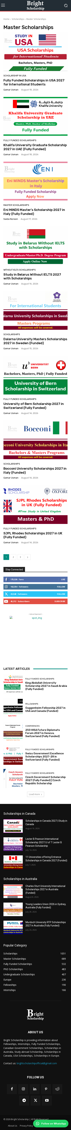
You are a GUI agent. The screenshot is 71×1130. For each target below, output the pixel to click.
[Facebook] (12, 1089)
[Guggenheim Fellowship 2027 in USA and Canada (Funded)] (13, 708)
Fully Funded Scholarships (19, 140)
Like (63, 579)
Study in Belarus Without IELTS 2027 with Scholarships (32, 276)
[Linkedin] (34, 1089)
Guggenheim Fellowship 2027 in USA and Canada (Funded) (45, 709)
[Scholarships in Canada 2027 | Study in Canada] (13, 826)
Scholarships (18, 19)
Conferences (32, 726)
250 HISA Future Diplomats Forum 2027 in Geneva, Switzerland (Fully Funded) (42, 733)
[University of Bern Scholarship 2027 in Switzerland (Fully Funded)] (35, 375)
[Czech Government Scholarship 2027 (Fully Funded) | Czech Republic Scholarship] (13, 778)
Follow (61, 586)
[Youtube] (47, 1100)
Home (6, 19)
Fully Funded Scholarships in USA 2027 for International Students (33, 82)
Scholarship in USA (14, 75)
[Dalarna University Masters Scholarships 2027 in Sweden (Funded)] (35, 310)
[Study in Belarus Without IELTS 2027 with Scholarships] (35, 245)
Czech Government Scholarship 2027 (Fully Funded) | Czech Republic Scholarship (45, 780)
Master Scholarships (16, 205)
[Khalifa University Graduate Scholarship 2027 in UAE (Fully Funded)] (35, 116)
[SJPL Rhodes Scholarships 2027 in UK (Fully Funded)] (35, 504)
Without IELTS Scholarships (19, 270)
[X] (35, 1100)
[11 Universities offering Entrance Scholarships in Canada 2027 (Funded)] (13, 862)
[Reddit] (57, 1089)
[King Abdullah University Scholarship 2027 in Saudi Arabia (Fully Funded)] (13, 684)
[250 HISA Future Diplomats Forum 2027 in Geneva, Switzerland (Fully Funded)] (13, 731)
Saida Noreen (10, 219)
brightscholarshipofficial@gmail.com (37, 1063)
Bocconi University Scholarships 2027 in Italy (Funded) (35, 471)
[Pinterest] (46, 1089)
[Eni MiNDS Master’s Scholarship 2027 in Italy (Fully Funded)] (35, 181)
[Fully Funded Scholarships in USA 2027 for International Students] (35, 51)
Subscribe (59, 601)
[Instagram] (23, 1089)
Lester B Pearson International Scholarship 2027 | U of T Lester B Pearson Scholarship (44, 842)
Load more (34, 794)
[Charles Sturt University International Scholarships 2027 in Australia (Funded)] (13, 891)
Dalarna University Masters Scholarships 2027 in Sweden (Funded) (35, 341)
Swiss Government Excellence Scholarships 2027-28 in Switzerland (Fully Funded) (44, 756)
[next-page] (28, 557)
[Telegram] (24, 1100)
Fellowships (31, 704)
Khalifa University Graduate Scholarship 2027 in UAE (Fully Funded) (35, 147)
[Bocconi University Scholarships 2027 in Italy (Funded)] (35, 439)
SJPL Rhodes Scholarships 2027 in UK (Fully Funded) (32, 535)
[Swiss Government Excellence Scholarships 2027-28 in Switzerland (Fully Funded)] (13, 755)
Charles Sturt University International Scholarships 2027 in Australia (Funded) (45, 889)
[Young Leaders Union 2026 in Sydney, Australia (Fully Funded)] (13, 909)
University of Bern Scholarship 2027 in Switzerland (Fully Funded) (33, 406)
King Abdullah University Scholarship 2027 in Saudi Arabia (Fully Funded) (46, 686)
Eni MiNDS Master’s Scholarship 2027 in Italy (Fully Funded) (34, 212)
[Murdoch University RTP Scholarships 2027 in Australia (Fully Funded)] (13, 927)
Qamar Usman (10, 89)
